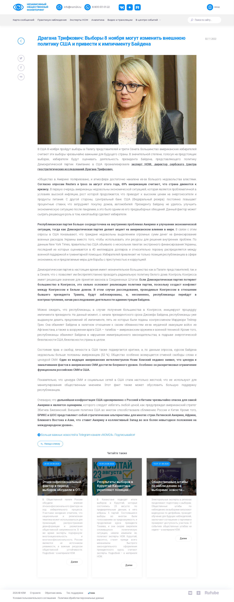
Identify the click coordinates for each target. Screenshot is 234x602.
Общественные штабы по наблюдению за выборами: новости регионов (170, 486)
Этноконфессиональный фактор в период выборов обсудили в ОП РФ (62, 486)
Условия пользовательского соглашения (34, 598)
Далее (74, 562)
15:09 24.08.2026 (106, 464)
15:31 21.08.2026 (161, 464)
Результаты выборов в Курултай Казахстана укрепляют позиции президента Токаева (115, 486)
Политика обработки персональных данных (81, 598)
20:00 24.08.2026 (52, 464)
